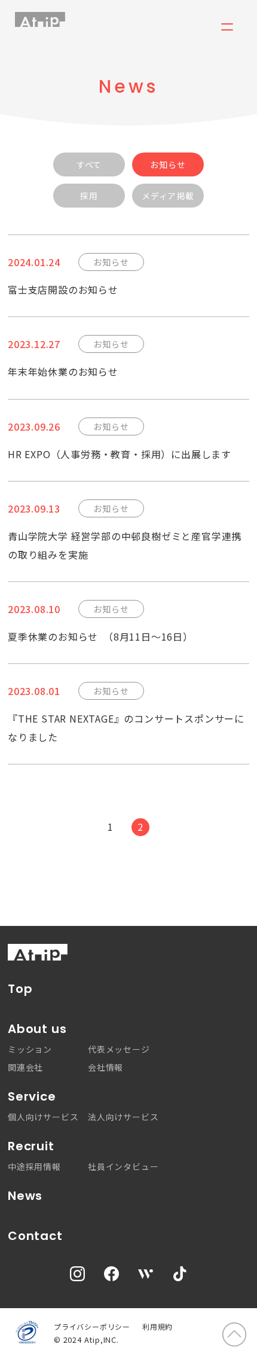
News (25, 1196)
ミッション (30, 1049)
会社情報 (105, 1067)
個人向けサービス (43, 1117)
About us (37, 1029)
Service (32, 1097)
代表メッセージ (119, 1049)
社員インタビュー (123, 1166)
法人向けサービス (123, 1117)
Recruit (31, 1146)
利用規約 (157, 1326)
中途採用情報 (34, 1166)
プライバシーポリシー (92, 1326)
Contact (35, 1236)
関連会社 (25, 1067)
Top (20, 989)
